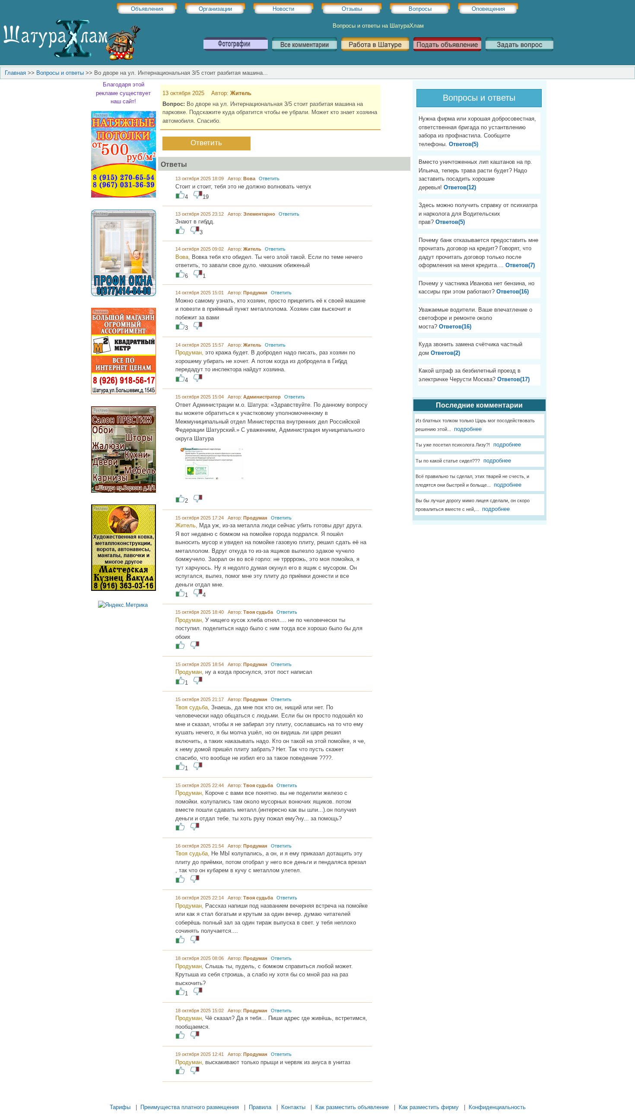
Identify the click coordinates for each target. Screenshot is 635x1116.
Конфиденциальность (497, 1107)
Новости (283, 9)
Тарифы (120, 1107)
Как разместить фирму (429, 1107)
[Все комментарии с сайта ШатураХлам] (304, 54)
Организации (215, 9)
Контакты (293, 1107)
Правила (260, 1107)
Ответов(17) (513, 379)
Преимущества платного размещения (189, 1107)
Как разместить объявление (352, 1107)
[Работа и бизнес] (375, 54)
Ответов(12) (460, 187)
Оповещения (488, 9)
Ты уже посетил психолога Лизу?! (453, 444)
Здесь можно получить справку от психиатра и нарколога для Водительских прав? (478, 213)
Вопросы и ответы (60, 73)
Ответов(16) (512, 291)
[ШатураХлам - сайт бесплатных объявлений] (71, 58)
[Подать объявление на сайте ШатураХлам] (447, 54)
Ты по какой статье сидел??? (448, 460)
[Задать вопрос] (519, 54)
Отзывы (352, 9)
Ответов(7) (520, 265)
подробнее (467, 429)
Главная (15, 73)
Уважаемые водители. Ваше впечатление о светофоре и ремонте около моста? (475, 318)
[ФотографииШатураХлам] (235, 54)
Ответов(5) (463, 144)
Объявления (147, 9)
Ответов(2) (445, 353)
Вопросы (420, 9)
